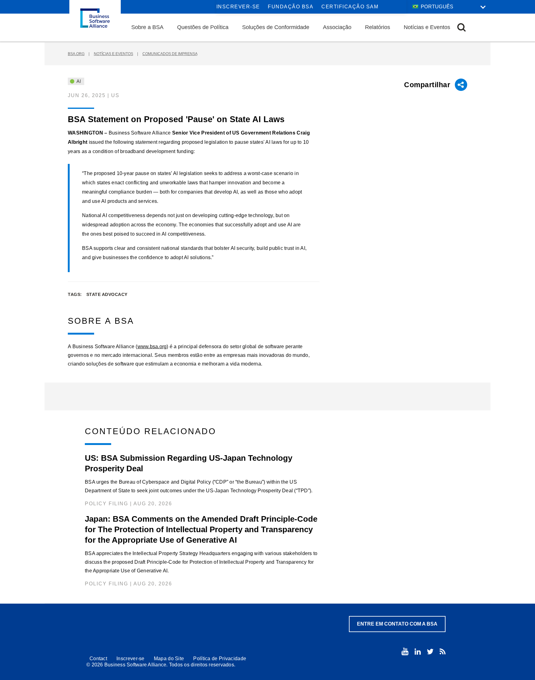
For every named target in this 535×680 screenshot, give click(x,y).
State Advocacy (107, 294)
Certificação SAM (349, 6)
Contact (98, 658)
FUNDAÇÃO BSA (290, 6)
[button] (461, 27)
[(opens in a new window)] (405, 651)
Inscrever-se (238, 6)
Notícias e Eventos (427, 27)
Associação (337, 27)
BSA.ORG (76, 54)
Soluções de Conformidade (275, 27)
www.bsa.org (152, 346)
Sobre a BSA (147, 27)
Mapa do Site (169, 658)
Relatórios (377, 27)
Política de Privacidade (219, 658)
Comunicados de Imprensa (169, 54)
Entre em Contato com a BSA (397, 624)
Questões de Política (202, 27)
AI (78, 81)
